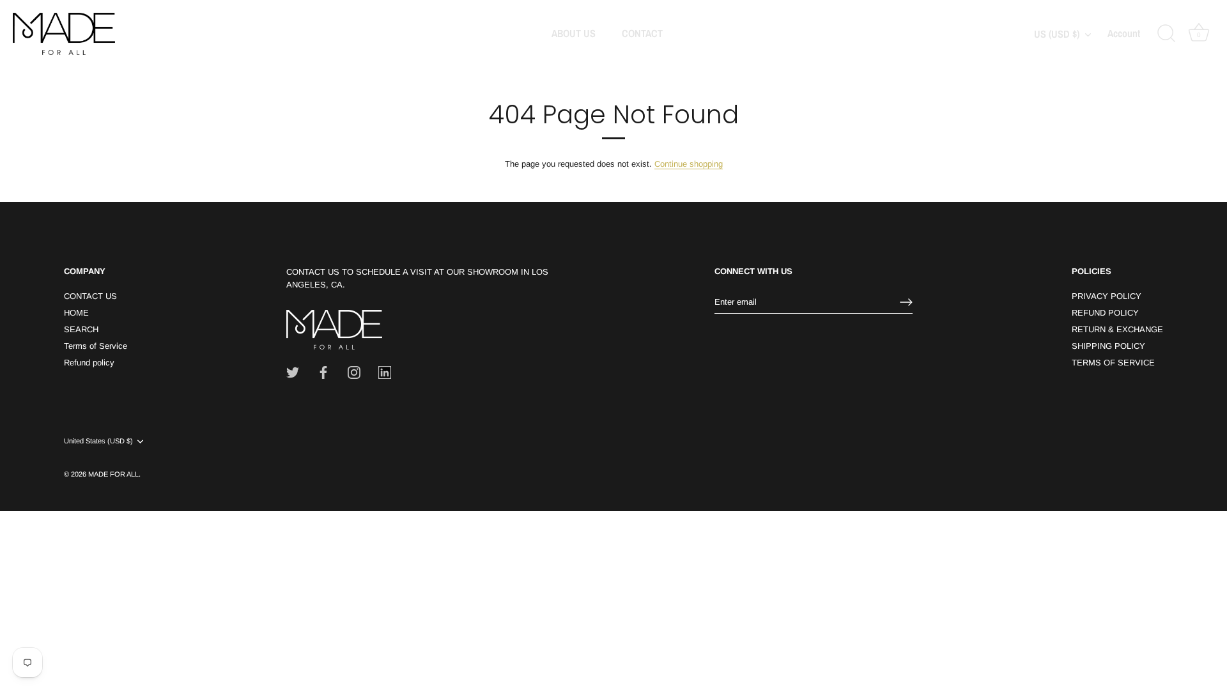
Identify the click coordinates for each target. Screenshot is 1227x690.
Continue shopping (688, 164)
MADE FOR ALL (113, 474)
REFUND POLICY (1105, 313)
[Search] (1166, 34)
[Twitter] (292, 372)
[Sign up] (906, 302)
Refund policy (89, 362)
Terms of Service (95, 346)
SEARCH (81, 329)
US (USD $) (1056, 33)
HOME (76, 313)
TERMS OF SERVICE (1113, 362)
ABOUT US (574, 33)
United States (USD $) (98, 441)
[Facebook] (323, 372)
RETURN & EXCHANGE (1117, 329)
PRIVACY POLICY (1106, 296)
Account (1123, 33)
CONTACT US (90, 296)
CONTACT (642, 33)
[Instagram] (354, 372)
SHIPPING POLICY (1108, 346)
